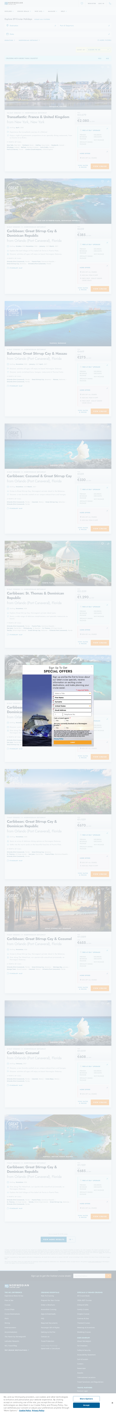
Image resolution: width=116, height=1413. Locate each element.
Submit (72, 742)
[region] (58, 1403)
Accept (86, 1405)
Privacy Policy (58, 739)
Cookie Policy (25, 1410)
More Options (86, 1398)
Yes (57, 720)
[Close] (112, 1402)
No (67, 720)
